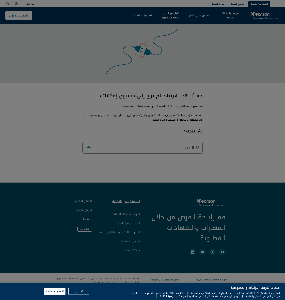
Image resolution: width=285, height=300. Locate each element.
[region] (142, 291)
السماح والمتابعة (54, 291)
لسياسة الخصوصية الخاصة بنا (172, 296)
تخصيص (79, 291)
